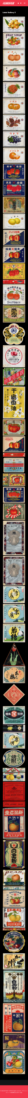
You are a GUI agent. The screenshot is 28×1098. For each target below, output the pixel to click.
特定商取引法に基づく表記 (16, 1092)
